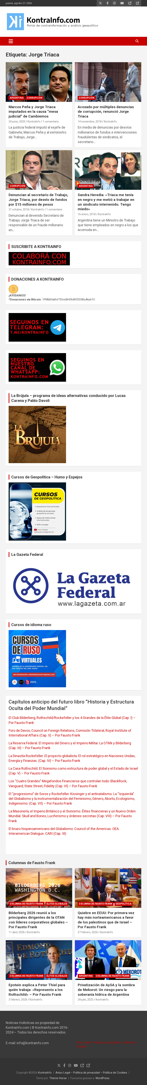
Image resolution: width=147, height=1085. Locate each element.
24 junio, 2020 (17, 121)
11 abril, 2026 (17, 932)
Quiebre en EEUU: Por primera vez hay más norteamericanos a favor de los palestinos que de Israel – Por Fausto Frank (106, 920)
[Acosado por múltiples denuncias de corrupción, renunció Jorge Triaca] (108, 82)
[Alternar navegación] (11, 41)
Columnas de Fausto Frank (31, 862)
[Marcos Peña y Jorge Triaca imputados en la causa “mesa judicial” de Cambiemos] (39, 82)
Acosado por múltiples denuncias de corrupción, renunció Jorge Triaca (106, 111)
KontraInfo (34, 121)
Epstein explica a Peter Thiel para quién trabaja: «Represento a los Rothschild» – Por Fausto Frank (37, 989)
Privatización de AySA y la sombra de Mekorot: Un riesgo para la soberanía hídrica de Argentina (106, 989)
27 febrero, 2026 (88, 932)
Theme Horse (58, 1078)
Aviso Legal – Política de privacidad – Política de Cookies (91, 1072)
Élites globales (57, 903)
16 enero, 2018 (87, 214)
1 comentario (51, 121)
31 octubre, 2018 (19, 209)
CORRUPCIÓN (34, 98)
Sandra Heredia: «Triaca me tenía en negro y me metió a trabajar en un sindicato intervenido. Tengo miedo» (106, 202)
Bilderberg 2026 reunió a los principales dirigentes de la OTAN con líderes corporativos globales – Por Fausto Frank (38, 920)
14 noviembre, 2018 (90, 121)
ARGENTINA (17, 98)
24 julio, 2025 (85, 999)
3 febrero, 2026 (18, 999)
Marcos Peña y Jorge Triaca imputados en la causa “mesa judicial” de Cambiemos (33, 111)
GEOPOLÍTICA (123, 903)
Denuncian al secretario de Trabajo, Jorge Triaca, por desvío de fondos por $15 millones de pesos (38, 199)
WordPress (102, 1078)
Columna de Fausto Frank (26, 903)
